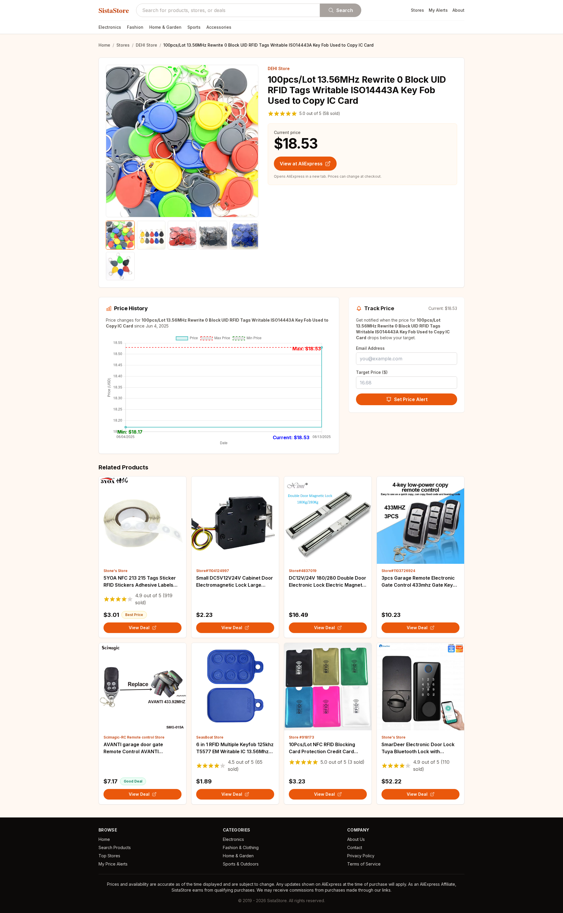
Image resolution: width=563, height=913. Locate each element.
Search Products (115, 847)
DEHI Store (146, 45)
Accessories (218, 27)
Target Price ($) (372, 372)
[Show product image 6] (120, 266)
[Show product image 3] (182, 235)
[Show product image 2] (151, 235)
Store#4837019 (302, 570)
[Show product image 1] (120, 235)
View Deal (139, 627)
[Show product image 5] (244, 235)
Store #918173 (301, 737)
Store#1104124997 (212, 570)
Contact (354, 847)
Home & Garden (165, 27)
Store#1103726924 (398, 570)
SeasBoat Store (209, 737)
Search (344, 10)
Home (104, 45)
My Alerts (438, 10)
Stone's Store (116, 570)
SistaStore (114, 10)
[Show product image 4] (213, 235)
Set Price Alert (411, 399)
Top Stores (109, 855)
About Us (356, 839)
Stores (417, 10)
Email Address (370, 348)
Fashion (135, 27)
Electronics (110, 27)
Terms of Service (364, 863)
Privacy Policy (360, 855)
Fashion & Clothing (241, 847)
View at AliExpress (301, 164)
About (458, 10)
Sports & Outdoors (241, 863)
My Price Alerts (113, 863)
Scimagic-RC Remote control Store (134, 737)
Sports (194, 27)
